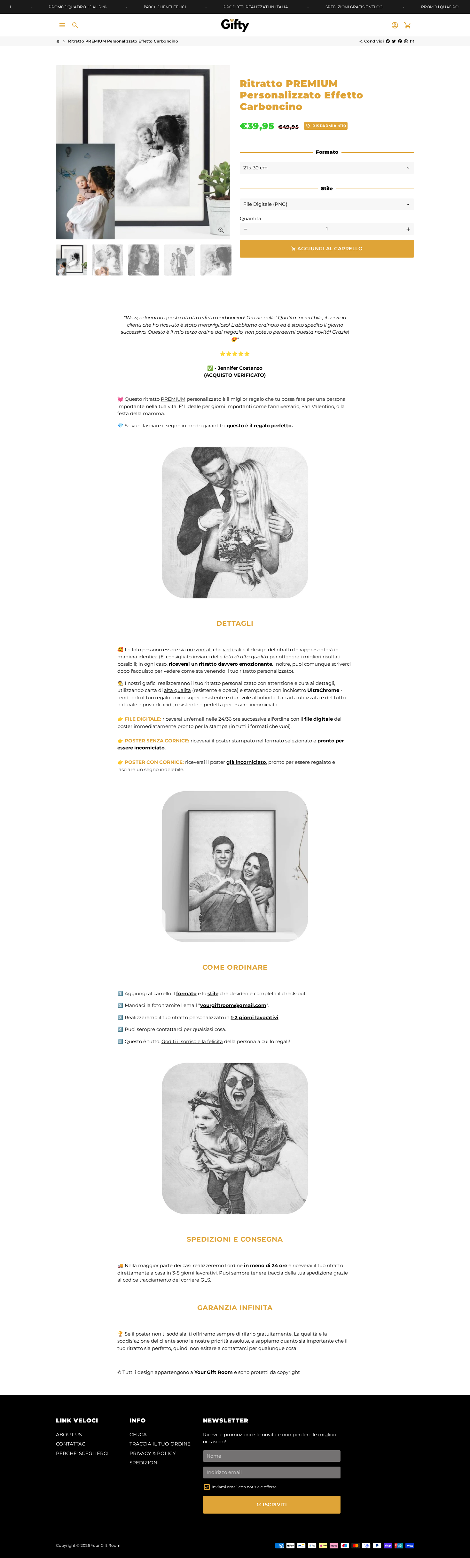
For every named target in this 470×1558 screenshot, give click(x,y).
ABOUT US (69, 1434)
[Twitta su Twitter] (394, 41)
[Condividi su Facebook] (388, 41)
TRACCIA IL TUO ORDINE (160, 1444)
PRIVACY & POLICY (152, 1453)
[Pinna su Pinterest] (400, 41)
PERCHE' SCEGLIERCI (82, 1453)
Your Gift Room (106, 1545)
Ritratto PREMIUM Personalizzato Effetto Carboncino (123, 41)
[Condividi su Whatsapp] (406, 41)
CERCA (138, 1434)
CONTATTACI (71, 1444)
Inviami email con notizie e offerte (244, 1486)
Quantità (250, 218)
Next (222, 152)
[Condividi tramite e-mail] (412, 41)
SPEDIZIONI (144, 1463)
